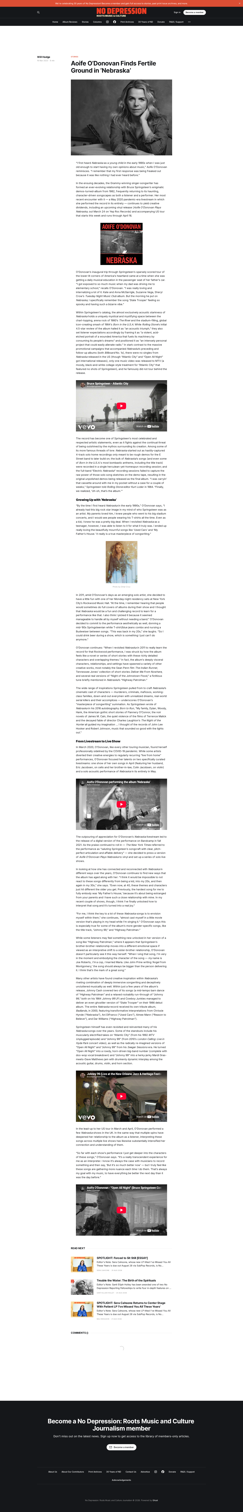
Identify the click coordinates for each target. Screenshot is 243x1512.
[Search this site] (38, 12)
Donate (161, 22)
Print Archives (127, 22)
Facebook (162, 1472)
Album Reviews (70, 22)
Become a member (195, 12)
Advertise (145, 1472)
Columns (97, 22)
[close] (239, 3)
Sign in (177, 12)
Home (55, 22)
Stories (85, 22)
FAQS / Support (176, 22)
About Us (52, 1472)
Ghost (155, 1500)
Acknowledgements (121, 1480)
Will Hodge (43, 56)
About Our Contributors (73, 1472)
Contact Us (131, 1472)
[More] (189, 22)
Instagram (155, 1472)
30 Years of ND (145, 22)
